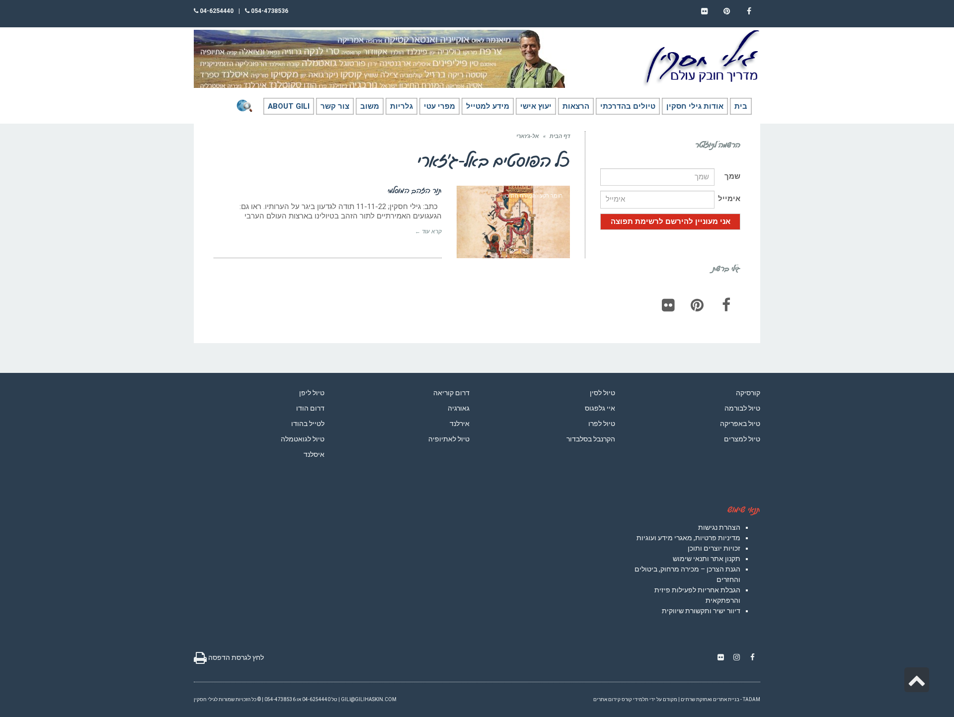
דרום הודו (310, 408)
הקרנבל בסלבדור (590, 439)
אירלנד (460, 424)
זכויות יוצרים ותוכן (714, 548)
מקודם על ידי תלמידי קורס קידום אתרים (635, 699)
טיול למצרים (742, 439)
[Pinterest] (697, 305)
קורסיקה (748, 393)
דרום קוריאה (451, 393)
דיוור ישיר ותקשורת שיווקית (701, 611)
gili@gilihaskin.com (369, 699)
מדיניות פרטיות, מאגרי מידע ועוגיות (688, 538)
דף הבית (560, 136)
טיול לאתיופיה (449, 439)
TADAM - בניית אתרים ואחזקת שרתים (720, 699)
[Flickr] (668, 305)
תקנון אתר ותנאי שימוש (706, 559)
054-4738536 (268, 10)
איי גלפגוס (600, 408)
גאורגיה (459, 408)
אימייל (729, 198)
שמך (732, 176)
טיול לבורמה (742, 408)
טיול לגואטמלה (302, 439)
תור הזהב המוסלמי (415, 190)
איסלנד (314, 454)
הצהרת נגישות (719, 527)
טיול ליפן (311, 393)
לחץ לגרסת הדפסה (235, 657)
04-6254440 (216, 10)
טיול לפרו (601, 424)
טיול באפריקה (740, 424)
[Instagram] (736, 657)
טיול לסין (602, 393)
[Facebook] (726, 305)
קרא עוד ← (428, 231)
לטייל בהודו (307, 424)
